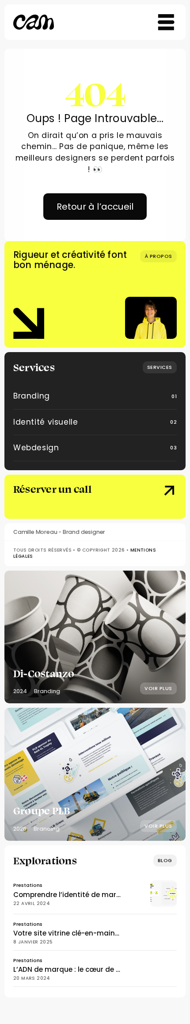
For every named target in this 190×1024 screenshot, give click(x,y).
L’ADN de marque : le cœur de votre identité (88, 969)
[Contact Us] (158, 497)
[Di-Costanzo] (95, 637)
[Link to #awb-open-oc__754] (166, 22)
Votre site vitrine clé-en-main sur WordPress (90, 933)
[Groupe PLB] (95, 774)
